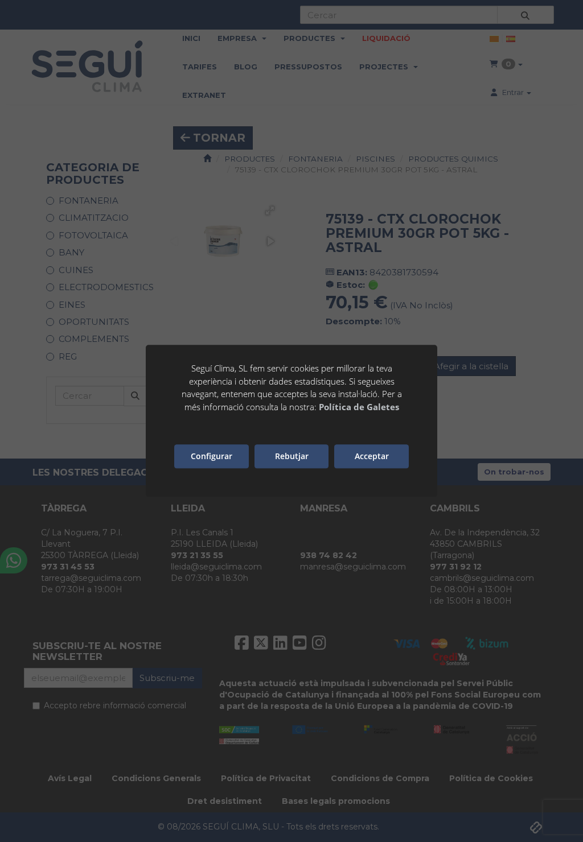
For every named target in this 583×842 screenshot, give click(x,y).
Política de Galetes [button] (359, 406)
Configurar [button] (211, 456)
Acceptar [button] (372, 456)
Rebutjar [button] (292, 456)
